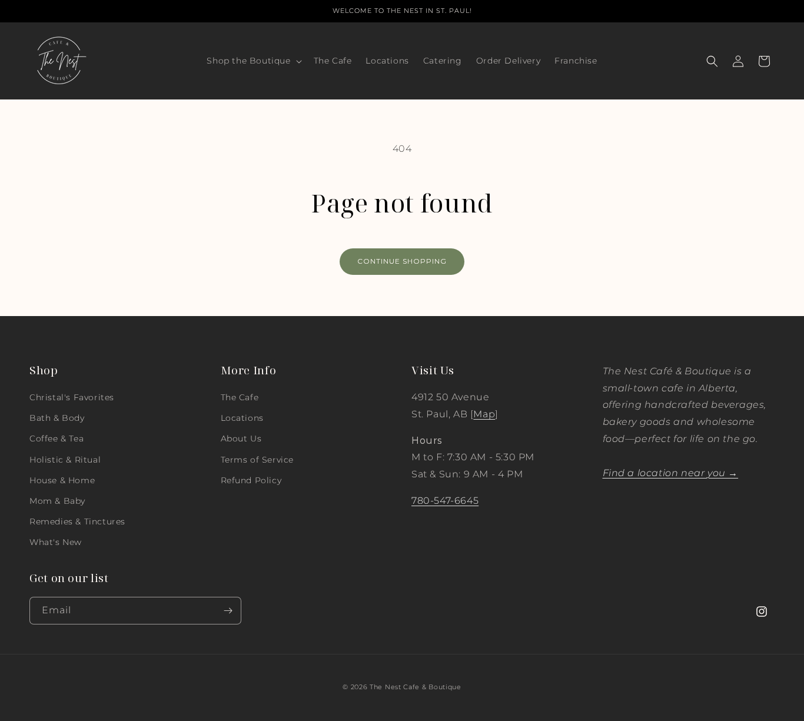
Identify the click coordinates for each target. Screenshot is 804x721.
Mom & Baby (57, 501)
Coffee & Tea (56, 438)
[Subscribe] (228, 610)
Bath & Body (57, 418)
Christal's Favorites (71, 397)
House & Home (62, 480)
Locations (242, 418)
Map (484, 414)
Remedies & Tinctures (77, 521)
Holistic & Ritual (65, 459)
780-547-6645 (445, 500)
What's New (55, 542)
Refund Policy (251, 480)
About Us (241, 438)
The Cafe (240, 397)
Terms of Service (257, 459)
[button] (253, 60)
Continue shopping (402, 261)
